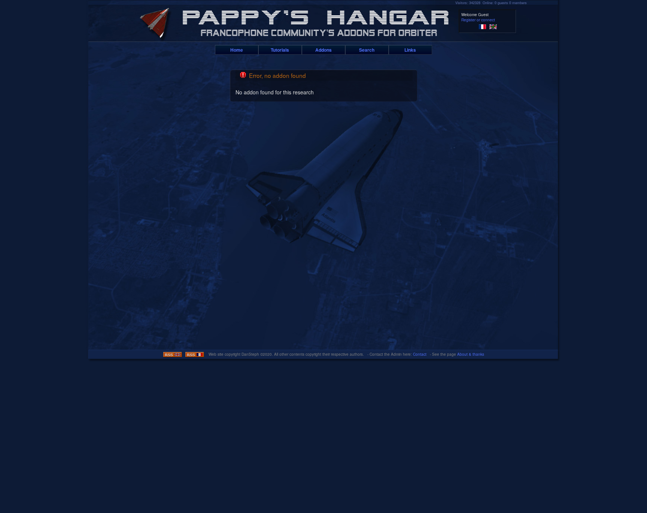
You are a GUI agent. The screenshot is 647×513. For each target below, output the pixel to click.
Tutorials (280, 49)
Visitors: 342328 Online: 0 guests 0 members (491, 2)
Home (236, 49)
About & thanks (470, 354)
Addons (323, 49)
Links (410, 49)
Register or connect (478, 19)
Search (366, 49)
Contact (419, 354)
